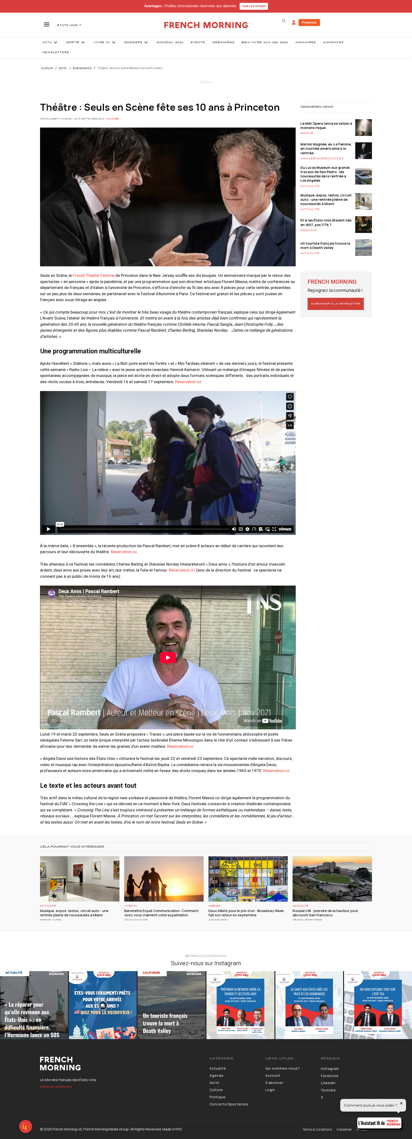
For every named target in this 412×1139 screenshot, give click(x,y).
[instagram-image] (34, 1005)
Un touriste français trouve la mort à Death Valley (325, 245)
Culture (47, 68)
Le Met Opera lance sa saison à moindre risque (326, 125)
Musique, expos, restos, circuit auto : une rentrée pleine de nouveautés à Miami (326, 199)
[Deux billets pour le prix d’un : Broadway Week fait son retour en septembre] (248, 879)
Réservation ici (188, 381)
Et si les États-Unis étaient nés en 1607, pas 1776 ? (325, 222)
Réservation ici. (124, 551)
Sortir (63, 68)
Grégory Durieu (51, 920)
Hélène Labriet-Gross (307, 920)
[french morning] (206, 25)
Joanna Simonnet (136, 920)
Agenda (214, 906)
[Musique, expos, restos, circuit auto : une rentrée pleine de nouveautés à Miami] (79, 879)
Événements (82, 68)
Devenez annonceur (56, 1086)
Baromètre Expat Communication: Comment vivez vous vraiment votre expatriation (161, 912)
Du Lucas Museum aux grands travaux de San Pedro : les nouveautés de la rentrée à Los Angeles (325, 174)
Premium (309, 22)
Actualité (310, 186)
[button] (284, 21)
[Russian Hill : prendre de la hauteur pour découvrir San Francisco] (332, 879)
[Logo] (121, 1064)
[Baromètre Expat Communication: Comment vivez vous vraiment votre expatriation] (164, 879)
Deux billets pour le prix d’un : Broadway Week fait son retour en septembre (246, 912)
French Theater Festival (93, 275)
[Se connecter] (294, 23)
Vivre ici (130, 906)
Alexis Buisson (218, 920)
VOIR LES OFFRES (254, 6)
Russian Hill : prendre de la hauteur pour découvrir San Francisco (325, 912)
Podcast (308, 230)
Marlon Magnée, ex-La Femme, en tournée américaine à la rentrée (326, 148)
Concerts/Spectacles (322, 158)
